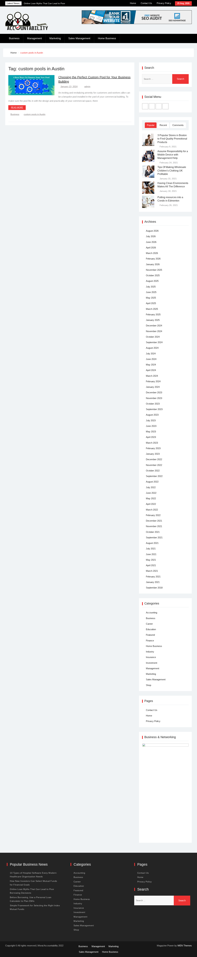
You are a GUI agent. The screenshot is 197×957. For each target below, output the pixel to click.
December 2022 (154, 459)
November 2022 (154, 465)
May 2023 (151, 431)
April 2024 (151, 370)
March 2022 (152, 509)
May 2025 (151, 297)
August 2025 (152, 281)
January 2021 (153, 582)
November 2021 (154, 526)
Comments (178, 125)
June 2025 (151, 292)
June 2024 (151, 359)
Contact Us (146, 3)
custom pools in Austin (34, 114)
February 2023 (153, 448)
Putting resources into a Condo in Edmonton (170, 199)
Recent (163, 125)
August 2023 (152, 414)
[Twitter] (152, 106)
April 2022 (151, 504)
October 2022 (153, 470)
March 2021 (152, 571)
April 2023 (151, 437)
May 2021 (151, 559)
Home (133, 3)
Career (149, 623)
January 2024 (153, 387)
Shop (148, 685)
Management (34, 38)
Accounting (151, 612)
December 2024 (154, 325)
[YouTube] (165, 106)
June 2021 (151, 554)
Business (14, 38)
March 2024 (152, 376)
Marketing (55, 38)
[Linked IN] (159, 106)
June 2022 (151, 493)
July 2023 (151, 420)
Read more (17, 107)
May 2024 (151, 364)
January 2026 (153, 264)
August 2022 (152, 481)
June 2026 (151, 242)
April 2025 (151, 303)
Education (151, 629)
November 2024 (154, 331)
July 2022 (151, 487)
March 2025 (152, 309)
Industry (150, 651)
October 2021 (153, 532)
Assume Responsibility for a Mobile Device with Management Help (172, 155)
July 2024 (151, 353)
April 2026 (151, 247)
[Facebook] (145, 106)
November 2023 (154, 398)
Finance (150, 640)
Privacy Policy (164, 3)
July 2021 (151, 548)
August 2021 (152, 543)
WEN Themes (184, 945)
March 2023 (152, 442)
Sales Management (79, 38)
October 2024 (153, 336)
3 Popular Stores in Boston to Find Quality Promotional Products (172, 139)
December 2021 (154, 520)
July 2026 (151, 236)
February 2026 (153, 258)
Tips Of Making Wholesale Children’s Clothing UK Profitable (171, 170)
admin (87, 86)
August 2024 (152, 348)
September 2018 (154, 587)
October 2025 (153, 275)
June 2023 (151, 426)
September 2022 (154, 476)
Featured (150, 635)
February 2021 (153, 576)
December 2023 (154, 392)
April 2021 (151, 565)
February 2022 (153, 515)
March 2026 (152, 253)
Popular (151, 125)
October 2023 (153, 403)
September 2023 (154, 409)
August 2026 (152, 230)
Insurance (151, 657)
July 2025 (151, 286)
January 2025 (153, 320)
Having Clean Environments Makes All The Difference (172, 185)
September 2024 (154, 342)
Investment (151, 663)
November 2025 (154, 270)
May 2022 (151, 498)
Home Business (107, 38)
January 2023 (153, 454)
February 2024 (153, 381)
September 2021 (154, 537)
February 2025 (153, 314)
